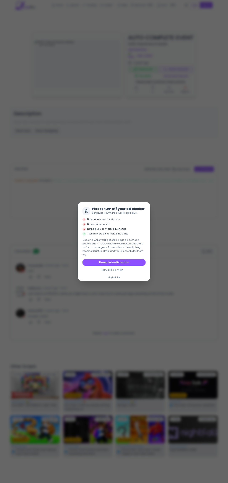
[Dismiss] (147, 206)
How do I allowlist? (112, 269)
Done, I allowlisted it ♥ (114, 262)
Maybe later (114, 277)
